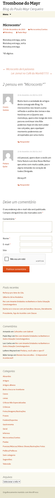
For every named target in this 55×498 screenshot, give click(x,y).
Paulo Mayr (22, 32)
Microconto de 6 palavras (18, 69)
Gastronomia (8, 424)
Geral (5, 429)
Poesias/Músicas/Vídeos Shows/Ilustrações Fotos (24, 446)
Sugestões (7, 459)
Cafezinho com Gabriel (23, 331)
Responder (25, 141)
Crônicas (6, 407)
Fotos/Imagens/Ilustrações (14, 411)
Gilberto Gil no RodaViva (13, 297)
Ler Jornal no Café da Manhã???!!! (31, 73)
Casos (5, 394)
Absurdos (7, 376)
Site (5, 250)
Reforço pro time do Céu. (13, 292)
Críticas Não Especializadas (14, 402)
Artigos (6, 380)
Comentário (9, 218)
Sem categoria (9, 455)
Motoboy (9, 32)
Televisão (7, 464)
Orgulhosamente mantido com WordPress (20, 492)
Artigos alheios (9, 385)
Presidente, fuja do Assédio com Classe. (20, 313)
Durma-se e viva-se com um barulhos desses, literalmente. (27, 309)
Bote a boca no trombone (13, 389)
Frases (6, 415)
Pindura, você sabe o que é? (32, 350)
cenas (5, 398)
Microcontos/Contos (39, 29)
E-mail (7, 244)
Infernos (6, 433)
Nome (6, 238)
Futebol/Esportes (10, 420)
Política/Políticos (10, 450)
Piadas (5, 442)
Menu (5, 14)
